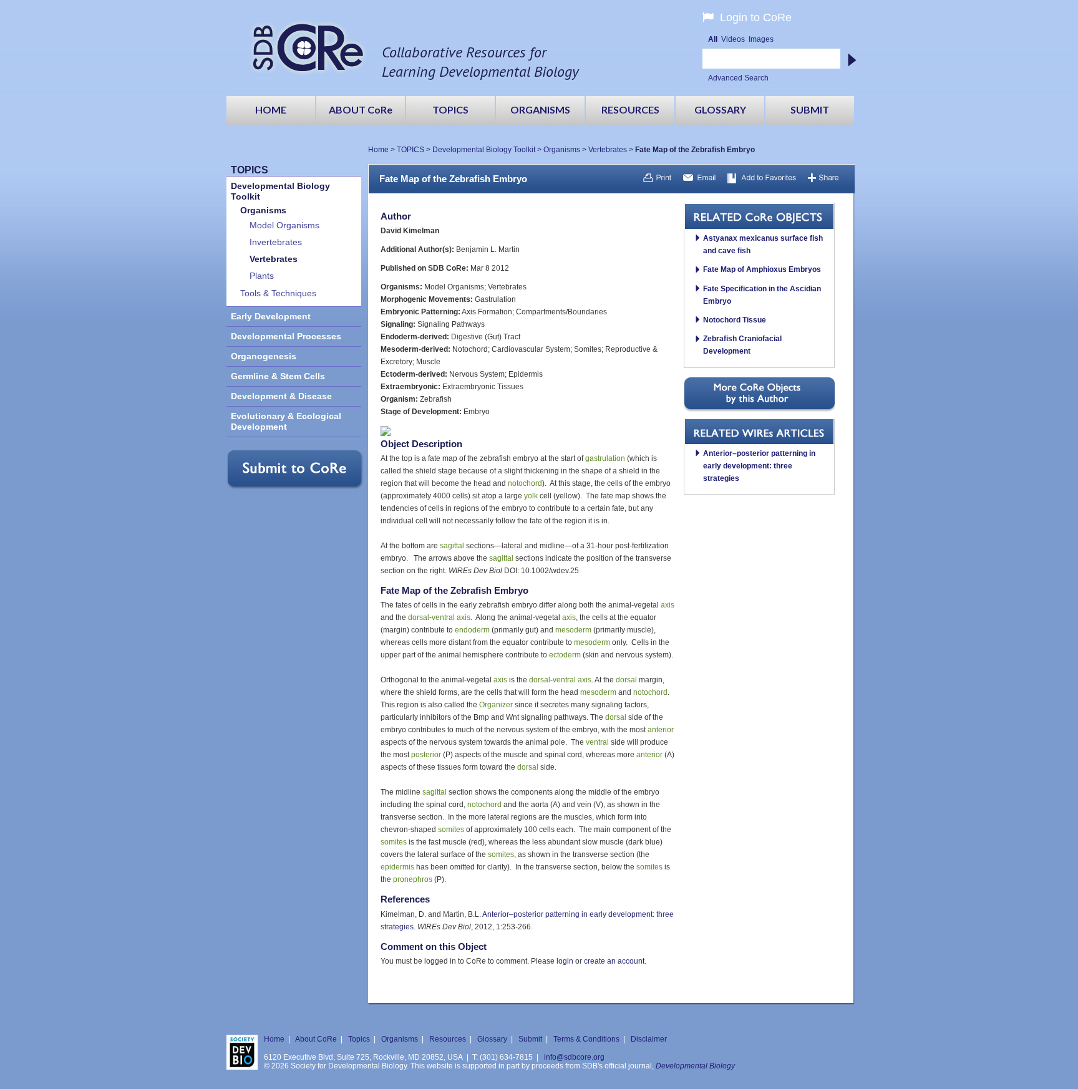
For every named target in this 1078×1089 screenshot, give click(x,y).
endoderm (472, 630)
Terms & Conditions (586, 1039)
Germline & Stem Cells (278, 376)
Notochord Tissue (734, 320)
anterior (661, 729)
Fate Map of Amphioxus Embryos (762, 269)
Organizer (496, 704)
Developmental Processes (286, 336)
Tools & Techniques (278, 293)
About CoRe (316, 1039)
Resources (447, 1039)
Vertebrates (607, 149)
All (712, 39)
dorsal (418, 617)
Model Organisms (284, 225)
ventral (443, 617)
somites (451, 829)
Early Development (271, 316)
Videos (733, 39)
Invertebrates (276, 242)
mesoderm (573, 630)
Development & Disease (281, 396)
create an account (614, 961)
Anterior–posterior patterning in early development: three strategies (759, 466)
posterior (426, 754)
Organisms (561, 149)
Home (378, 149)
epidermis (397, 867)
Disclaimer (649, 1039)
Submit (530, 1039)
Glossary (492, 1039)
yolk (531, 495)
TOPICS (410, 149)
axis (667, 605)
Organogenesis (263, 356)
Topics (359, 1039)
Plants (262, 276)
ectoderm (565, 655)
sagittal (452, 545)
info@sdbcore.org (574, 1057)
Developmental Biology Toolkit (483, 149)
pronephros (412, 879)
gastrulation (605, 458)
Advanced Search (738, 78)
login (564, 961)
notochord (525, 483)
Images (761, 39)
